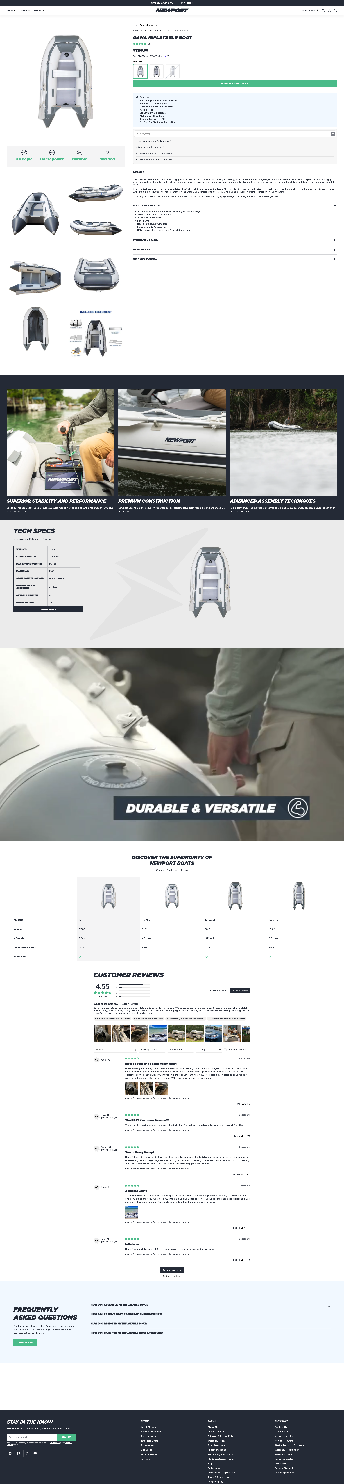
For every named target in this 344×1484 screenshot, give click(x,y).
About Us (213, 1427)
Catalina (273, 920)
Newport (210, 920)
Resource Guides (284, 1459)
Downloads (281, 1463)
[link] (142, 43)
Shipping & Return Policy (221, 1436)
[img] (129, 1004)
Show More (48, 609)
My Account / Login (285, 1436)
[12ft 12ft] (172, 71)
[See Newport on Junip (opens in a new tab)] (178, 1276)
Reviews (145, 1459)
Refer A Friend (149, 1454)
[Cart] (336, 10)
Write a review (240, 990)
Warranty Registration (287, 1450)
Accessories (147, 1445)
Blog (210, 1463)
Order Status (282, 1431)
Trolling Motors (149, 1436)
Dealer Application (285, 1472)
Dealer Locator (216, 1431)
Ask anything (219, 990)
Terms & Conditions (218, 1477)
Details (138, 172)
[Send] (333, 133)
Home (136, 30)
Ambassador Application (221, 1472)
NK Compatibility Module (221, 1459)
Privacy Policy (55, 1443)
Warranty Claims (284, 1454)
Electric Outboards (151, 1431)
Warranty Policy (216, 1441)
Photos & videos (237, 1049)
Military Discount (217, 1450)
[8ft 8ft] (140, 71)
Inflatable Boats (152, 30)
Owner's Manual (145, 259)
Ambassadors (215, 1468)
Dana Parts (141, 249)
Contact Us (281, 1427)
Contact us (25, 1342)
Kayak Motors (148, 1427)
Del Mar (146, 920)
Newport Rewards (285, 1441)
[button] (11, 10)
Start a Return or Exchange (289, 1445)
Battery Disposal (284, 1468)
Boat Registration (217, 1445)
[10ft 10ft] (156, 71)
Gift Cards (146, 1450)
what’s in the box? (146, 205)
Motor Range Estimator (220, 1454)
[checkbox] (237, 1049)
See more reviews (172, 1270)
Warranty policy (145, 240)
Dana (81, 920)
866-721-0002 (308, 10)
